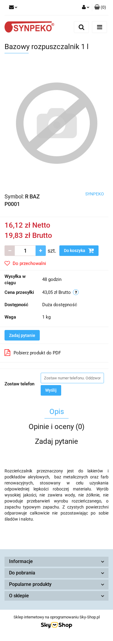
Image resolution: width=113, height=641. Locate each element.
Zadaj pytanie (22, 335)
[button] (100, 7)
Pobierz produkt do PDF (37, 353)
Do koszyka (75, 250)
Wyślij (51, 390)
